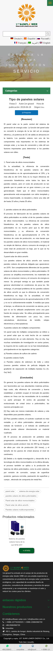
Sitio (42, 107)
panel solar (10, 491)
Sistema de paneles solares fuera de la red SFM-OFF (17, 542)
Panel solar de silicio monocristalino (20, 500)
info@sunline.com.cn (36, 619)
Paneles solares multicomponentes (20, 510)
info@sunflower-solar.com (15, 619)
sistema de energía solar (29, 491)
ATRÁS (27, 551)
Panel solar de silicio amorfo (17, 505)
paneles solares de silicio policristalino (21, 496)
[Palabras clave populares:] (48, 33)
